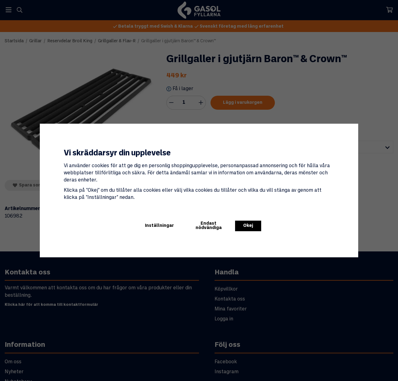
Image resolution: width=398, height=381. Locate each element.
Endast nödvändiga (209, 226)
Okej (248, 226)
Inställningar (159, 226)
